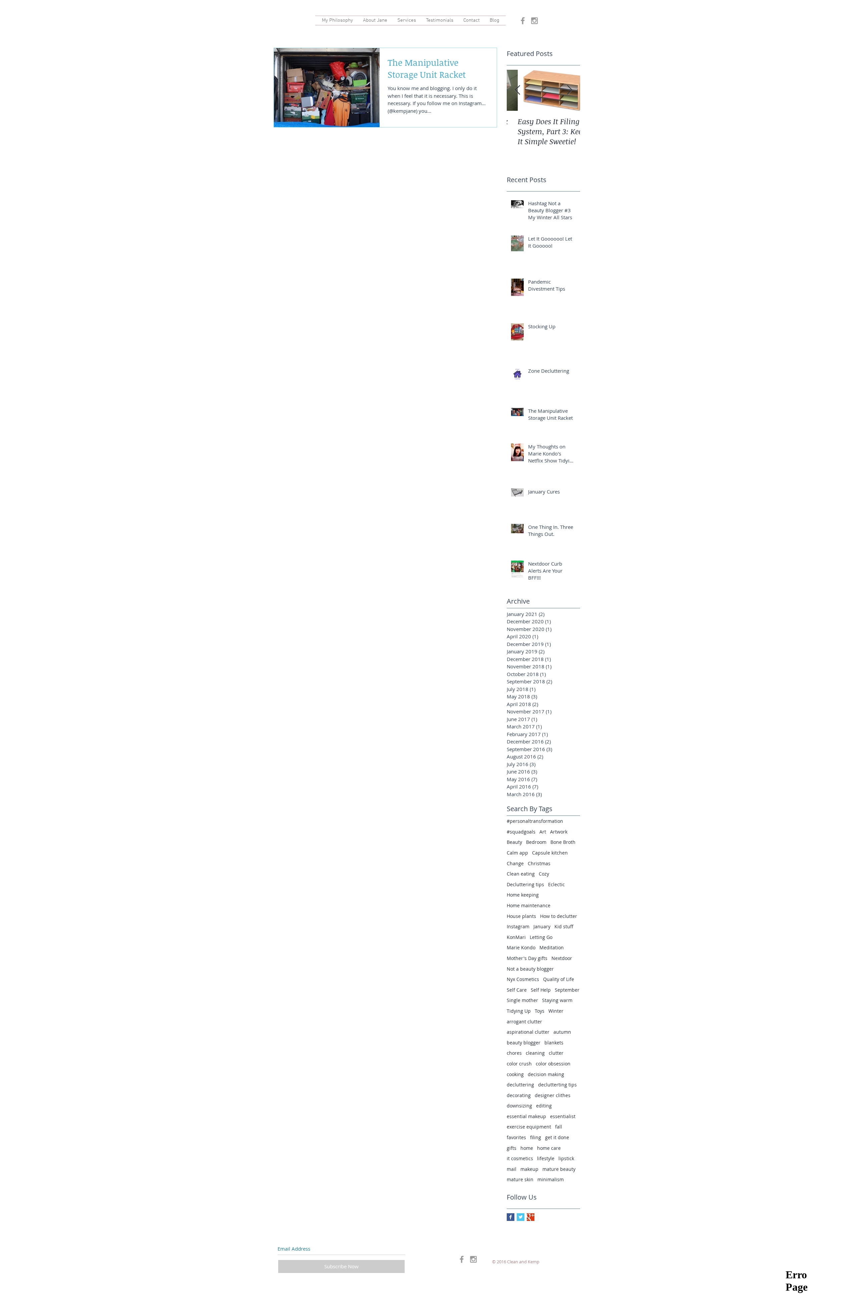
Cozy (544, 874)
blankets (553, 1042)
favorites (516, 1137)
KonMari (516, 937)
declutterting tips (557, 1084)
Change (515, 863)
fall (558, 1126)
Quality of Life (558, 979)
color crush (519, 1063)
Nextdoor (561, 958)
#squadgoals (521, 832)
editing (544, 1105)
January (541, 926)
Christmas (539, 863)
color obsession (553, 1063)
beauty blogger (523, 1042)
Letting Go (541, 937)
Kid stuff (563, 926)
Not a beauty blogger (530, 969)
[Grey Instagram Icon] (534, 20)
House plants (521, 916)
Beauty (514, 842)
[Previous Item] (517, 90)
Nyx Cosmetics (523, 979)
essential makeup (526, 1116)
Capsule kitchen (550, 853)
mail (511, 1169)
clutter (556, 1053)
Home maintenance (528, 905)
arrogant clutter (524, 1021)
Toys (539, 1011)
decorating (519, 1095)
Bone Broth (562, 842)
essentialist (562, 1116)
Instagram (518, 926)
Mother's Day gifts (527, 958)
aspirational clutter (528, 1032)
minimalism (550, 1179)
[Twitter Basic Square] (520, 1217)
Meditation (551, 947)
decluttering (520, 1084)
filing (535, 1137)
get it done (557, 1137)
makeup (529, 1169)
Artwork (558, 832)
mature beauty (558, 1169)
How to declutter (558, 916)
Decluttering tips (525, 884)
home (526, 1148)
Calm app (517, 853)
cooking (515, 1074)
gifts (511, 1148)
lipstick (566, 1158)
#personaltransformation (535, 821)
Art (542, 832)
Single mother (522, 1000)
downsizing (519, 1105)
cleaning (535, 1053)
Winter (555, 1011)
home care (549, 1148)
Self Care (517, 990)
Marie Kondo (521, 947)
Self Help (541, 990)
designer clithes (552, 1095)
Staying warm (557, 1000)
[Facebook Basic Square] (510, 1217)
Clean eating (521, 874)
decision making (546, 1074)
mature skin (520, 1179)
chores (514, 1053)
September (567, 990)
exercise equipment (529, 1126)
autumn (562, 1032)
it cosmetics (520, 1158)
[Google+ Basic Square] (530, 1217)
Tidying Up (519, 1011)
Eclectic (556, 884)
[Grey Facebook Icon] (522, 20)
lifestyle (545, 1158)
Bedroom (536, 842)
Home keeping (523, 895)
